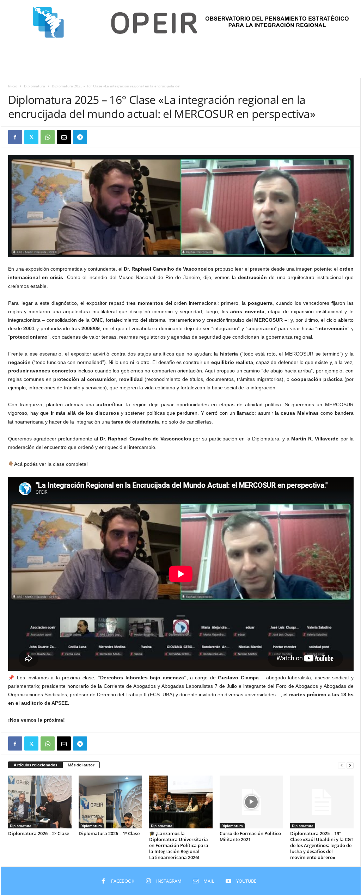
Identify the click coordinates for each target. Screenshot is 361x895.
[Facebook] (15, 137)
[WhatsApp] (48, 137)
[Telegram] (80, 137)
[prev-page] (341, 765)
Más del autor (81, 764)
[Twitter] (31, 137)
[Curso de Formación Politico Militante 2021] (251, 802)
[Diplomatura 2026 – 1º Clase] (110, 802)
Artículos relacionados (35, 764)
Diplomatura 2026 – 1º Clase (109, 833)
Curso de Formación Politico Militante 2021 (250, 836)
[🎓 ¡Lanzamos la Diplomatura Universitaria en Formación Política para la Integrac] (181, 802)
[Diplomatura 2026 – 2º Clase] (40, 802)
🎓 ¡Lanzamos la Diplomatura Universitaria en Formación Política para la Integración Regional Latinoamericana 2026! (178, 845)
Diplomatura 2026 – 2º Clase (38, 833)
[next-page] (350, 765)
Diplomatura (34, 86)
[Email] (64, 137)
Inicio (12, 86)
